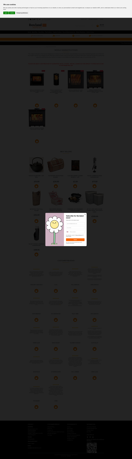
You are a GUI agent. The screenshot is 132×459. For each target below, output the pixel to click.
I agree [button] (6, 12)
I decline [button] (12, 12)
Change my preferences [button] (22, 12)
